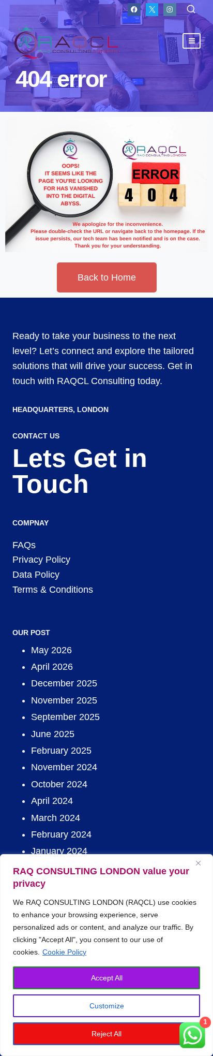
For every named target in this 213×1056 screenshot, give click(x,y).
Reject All (106, 1034)
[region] (106, 955)
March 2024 (55, 818)
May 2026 (51, 650)
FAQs (24, 545)
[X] (152, 9)
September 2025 (65, 717)
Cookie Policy (64, 952)
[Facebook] (134, 9)
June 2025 (52, 734)
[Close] (202, 863)
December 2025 (64, 683)
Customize (106, 1006)
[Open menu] (191, 40)
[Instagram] (169, 9)
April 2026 (52, 667)
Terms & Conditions (52, 589)
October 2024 (59, 784)
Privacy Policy (41, 559)
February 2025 (61, 750)
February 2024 (61, 834)
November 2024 (64, 767)
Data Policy (35, 574)
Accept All (107, 978)
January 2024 (59, 851)
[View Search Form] (191, 9)
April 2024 (52, 801)
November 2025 (64, 700)
